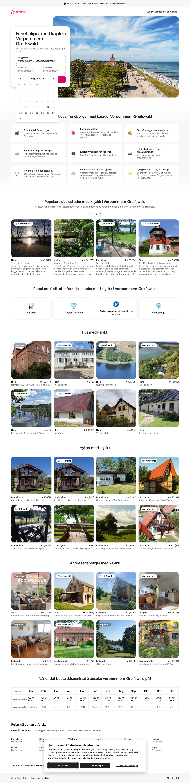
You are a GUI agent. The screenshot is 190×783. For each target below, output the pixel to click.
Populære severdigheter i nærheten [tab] (84, 730)
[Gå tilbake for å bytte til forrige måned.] (21, 79)
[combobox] (40, 61)
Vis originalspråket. (117, 3)
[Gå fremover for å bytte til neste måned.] (53, 79)
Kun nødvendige (95, 765)
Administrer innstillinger (127, 765)
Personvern (36, 778)
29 (48, 113)
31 (21, 118)
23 (53, 107)
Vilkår (46, 778)
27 (37, 113)
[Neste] (100, 214)
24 (20, 113)
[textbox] (28, 70)
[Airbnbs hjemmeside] (18, 11)
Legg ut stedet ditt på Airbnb (162, 11)
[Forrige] (90, 214)
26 (31, 113)
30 (53, 113)
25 (26, 113)
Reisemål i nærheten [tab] (20, 730)
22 (48, 107)
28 (42, 113)
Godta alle (63, 765)
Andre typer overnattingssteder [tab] (49, 730)
